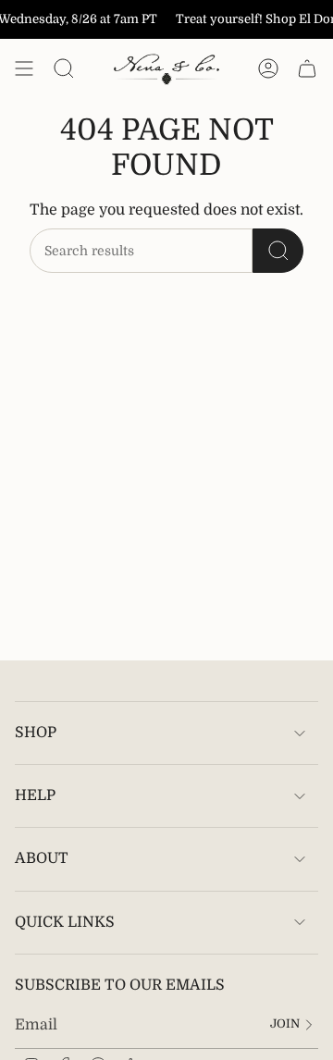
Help (35, 795)
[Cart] (307, 68)
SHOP (35, 732)
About (41, 858)
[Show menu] (24, 68)
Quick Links (65, 922)
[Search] (278, 250)
